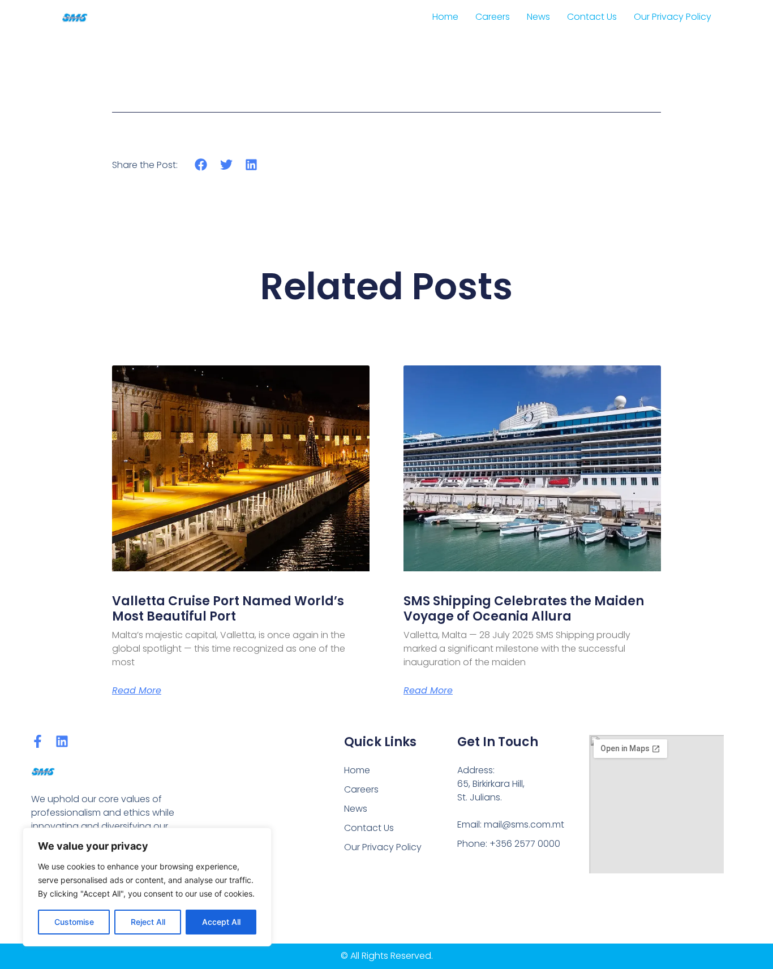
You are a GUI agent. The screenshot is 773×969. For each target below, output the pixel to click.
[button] (201, 164)
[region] (147, 887)
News (538, 16)
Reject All (148, 922)
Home (445, 16)
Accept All (221, 922)
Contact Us (592, 16)
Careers (492, 16)
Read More (136, 690)
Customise (74, 922)
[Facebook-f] (37, 741)
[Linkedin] (61, 741)
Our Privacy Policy (672, 16)
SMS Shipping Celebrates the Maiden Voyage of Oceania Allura (523, 608)
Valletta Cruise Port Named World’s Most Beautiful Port (228, 608)
